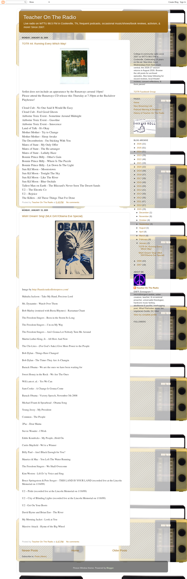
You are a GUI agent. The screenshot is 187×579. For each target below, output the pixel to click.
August (142, 228)
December (144, 212)
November (144, 216)
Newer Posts (30, 550)
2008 (139, 261)
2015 (139, 186)
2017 (139, 178)
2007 (139, 265)
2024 (139, 151)
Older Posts (119, 550)
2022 (139, 159)
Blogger (110, 568)
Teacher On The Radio (49, 17)
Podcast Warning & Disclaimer (147, 109)
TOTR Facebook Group (145, 92)
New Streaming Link (143, 106)
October (143, 220)
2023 (139, 155)
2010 (139, 205)
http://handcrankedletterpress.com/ (50, 289)
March (142, 236)
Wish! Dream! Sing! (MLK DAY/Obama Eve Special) (52, 216)
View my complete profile (145, 315)
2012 (139, 198)
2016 (139, 182)
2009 (139, 209)
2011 (139, 201)
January (143, 243)
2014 (139, 190)
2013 (139, 194)
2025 (139, 148)
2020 (139, 167)
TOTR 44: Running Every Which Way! (44, 43)
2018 (139, 175)
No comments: (73, 202)
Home (75, 550)
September (144, 224)
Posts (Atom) (41, 556)
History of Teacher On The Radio (149, 113)
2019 (139, 171)
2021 (139, 163)
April (141, 232)
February (143, 239)
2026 (139, 144)
